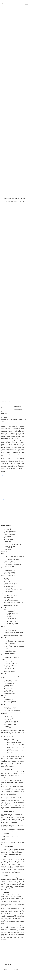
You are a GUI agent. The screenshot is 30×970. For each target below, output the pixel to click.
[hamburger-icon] (26, 4)
